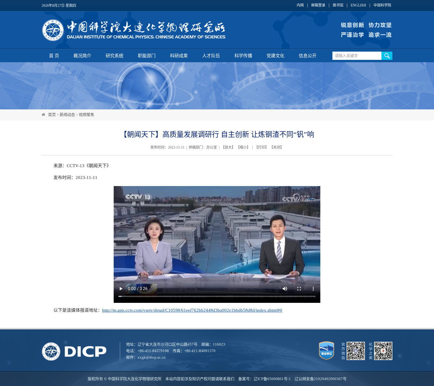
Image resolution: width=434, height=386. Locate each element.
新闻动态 (67, 114)
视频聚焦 (86, 114)
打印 (261, 147)
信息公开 (307, 55)
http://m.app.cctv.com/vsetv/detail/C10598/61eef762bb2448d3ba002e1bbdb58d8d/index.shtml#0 (192, 310)
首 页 (54, 55)
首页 (52, 114)
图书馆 (338, 5)
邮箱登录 (318, 5)
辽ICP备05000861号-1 (272, 379)
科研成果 (179, 55)
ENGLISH (358, 5)
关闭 (276, 147)
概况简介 (82, 55)
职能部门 (147, 55)
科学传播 (243, 55)
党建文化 (275, 55)
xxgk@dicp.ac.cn (152, 357)
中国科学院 (382, 5)
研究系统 (114, 55)
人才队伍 (211, 55)
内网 (300, 5)
